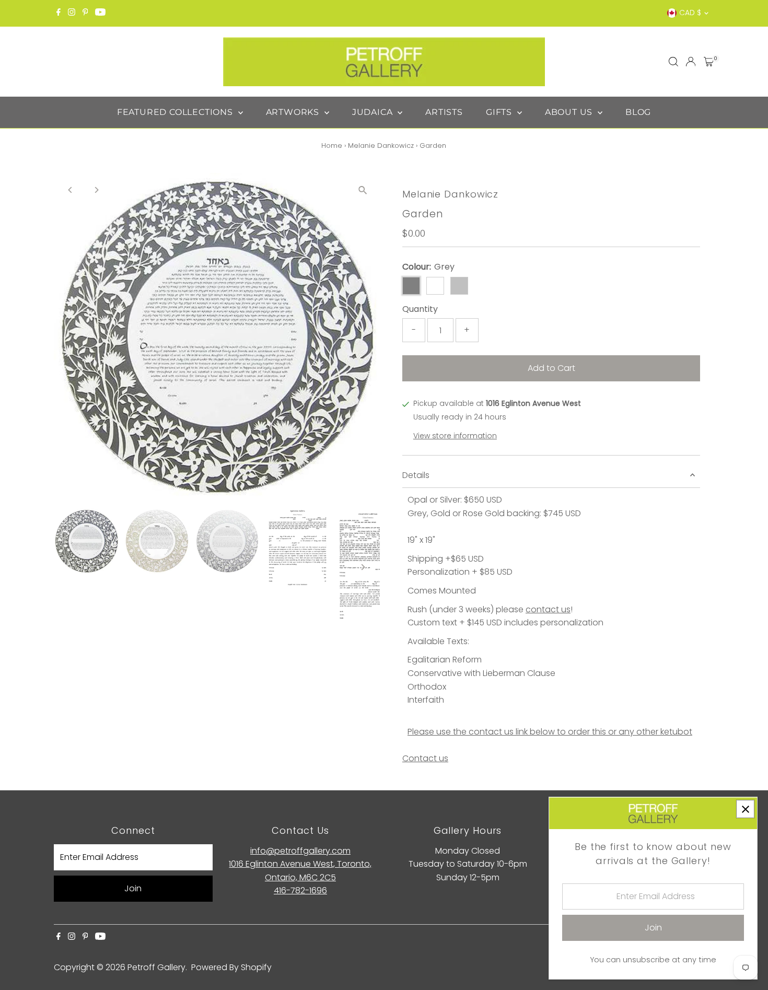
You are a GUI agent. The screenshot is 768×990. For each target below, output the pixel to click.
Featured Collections (176, 112)
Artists (444, 112)
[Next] (96, 190)
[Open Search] (673, 61)
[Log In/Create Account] (690, 61)
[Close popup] (745, 809)
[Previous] (71, 190)
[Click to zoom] (363, 190)
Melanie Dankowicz (381, 145)
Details (415, 475)
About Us (570, 112)
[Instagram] (71, 13)
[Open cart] (708, 61)
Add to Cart (551, 368)
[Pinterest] (85, 13)
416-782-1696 (300, 890)
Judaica (373, 112)
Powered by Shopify (231, 967)
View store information (455, 435)
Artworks (294, 112)
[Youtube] (100, 13)
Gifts (500, 112)
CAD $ (690, 12)
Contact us (425, 758)
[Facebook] (58, 13)
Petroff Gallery (156, 967)
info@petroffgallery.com (300, 851)
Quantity (420, 309)
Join (133, 888)
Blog (638, 112)
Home (331, 145)
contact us (548, 609)
